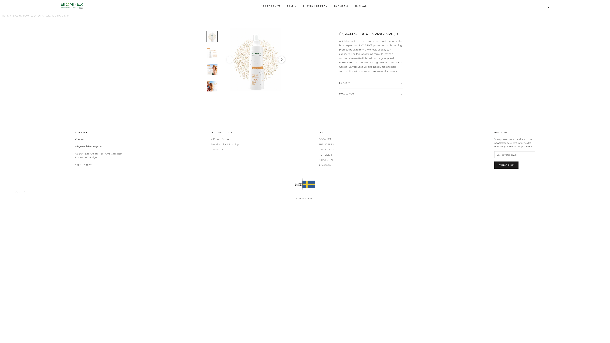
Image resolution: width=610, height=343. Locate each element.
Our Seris (341, 6)
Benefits (344, 82)
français (17, 192)
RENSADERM (326, 149)
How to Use (346, 93)
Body (33, 16)
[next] (281, 59)
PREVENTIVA (326, 160)
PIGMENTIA (325, 165)
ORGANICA (325, 139)
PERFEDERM (326, 154)
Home (5, 16)
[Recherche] (547, 6)
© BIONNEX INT (305, 199)
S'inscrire (506, 165)
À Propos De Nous (221, 139)
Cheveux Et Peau (315, 6)
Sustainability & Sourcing (225, 144)
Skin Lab (361, 6)
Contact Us (217, 149)
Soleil (291, 6)
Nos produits (271, 6)
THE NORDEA (326, 144)
